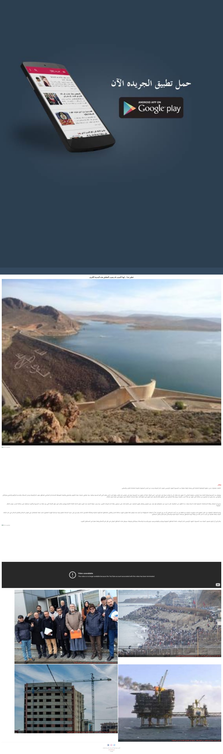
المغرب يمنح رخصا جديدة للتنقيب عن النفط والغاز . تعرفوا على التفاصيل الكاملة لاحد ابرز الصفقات (196, 740)
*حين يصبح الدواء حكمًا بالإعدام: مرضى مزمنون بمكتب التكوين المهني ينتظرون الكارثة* (95, 662)
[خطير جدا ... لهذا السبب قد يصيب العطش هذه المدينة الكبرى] (111, 362)
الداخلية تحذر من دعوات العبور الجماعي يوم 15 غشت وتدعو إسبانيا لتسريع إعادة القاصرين (198, 656)
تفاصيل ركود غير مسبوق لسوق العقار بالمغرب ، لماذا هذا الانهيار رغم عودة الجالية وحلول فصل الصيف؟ (91, 732)
